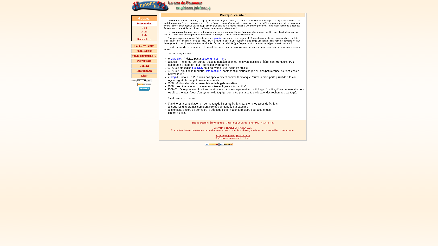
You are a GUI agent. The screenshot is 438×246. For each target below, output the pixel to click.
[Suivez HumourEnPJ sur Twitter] (144, 89)
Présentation (144, 23)
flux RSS (197, 67)
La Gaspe (242, 122)
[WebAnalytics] (219, 142)
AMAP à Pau (267, 122)
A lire (144, 31)
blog (173, 77)
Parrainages (144, 60)
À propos (230, 135)
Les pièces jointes (144, 45)
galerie (217, 38)
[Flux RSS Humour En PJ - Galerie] (144, 85)
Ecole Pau (254, 122)
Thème (133, 81)
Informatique (144, 70)
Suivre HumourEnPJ (144, 55)
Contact (144, 65)
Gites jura (231, 122)
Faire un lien (243, 135)
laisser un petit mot (213, 58)
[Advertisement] (291, 107)
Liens (144, 75)
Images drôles (144, 50)
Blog (144, 27)
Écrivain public (217, 122)
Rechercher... (144, 39)
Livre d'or (175, 58)
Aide (144, 35)
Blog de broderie (200, 122)
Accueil (144, 18)
